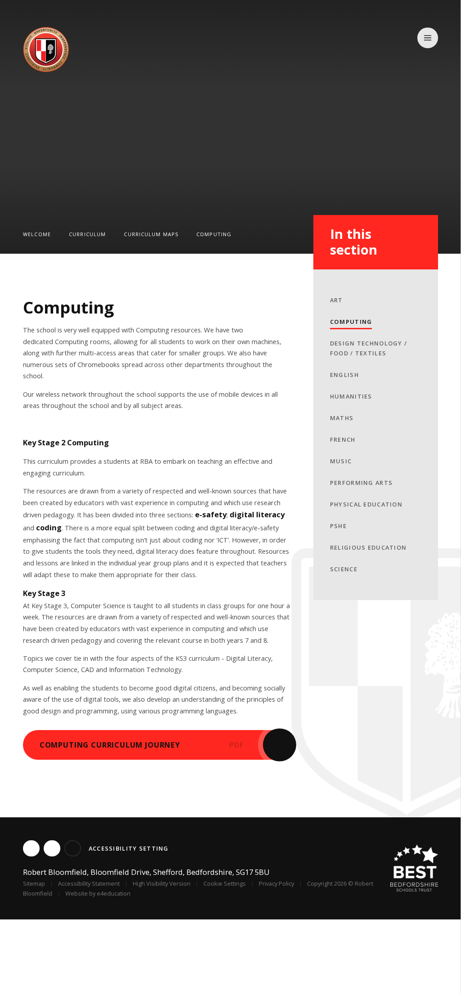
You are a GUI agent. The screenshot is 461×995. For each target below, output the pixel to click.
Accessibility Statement (89, 883)
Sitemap (34, 883)
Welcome (37, 234)
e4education (114, 893)
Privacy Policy (276, 883)
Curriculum (87, 234)
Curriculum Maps (151, 234)
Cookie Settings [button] (224, 883)
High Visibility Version (161, 883)
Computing (213, 234)
